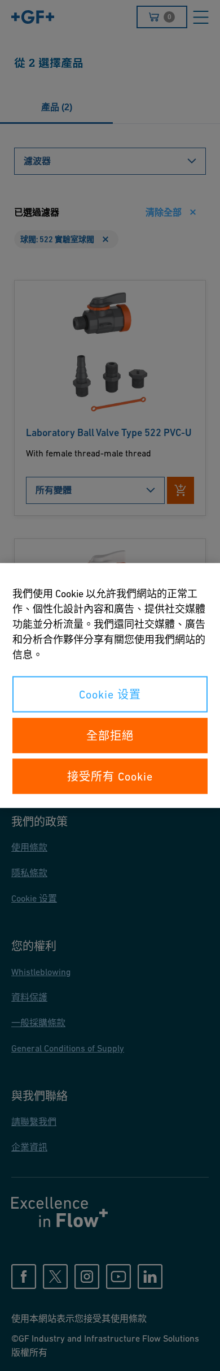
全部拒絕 (110, 736)
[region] (110, 685)
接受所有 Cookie (110, 776)
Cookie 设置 (110, 694)
